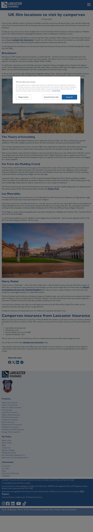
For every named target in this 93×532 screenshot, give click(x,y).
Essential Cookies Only (51, 97)
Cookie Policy (56, 91)
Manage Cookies (23, 97)
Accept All (69, 97)
